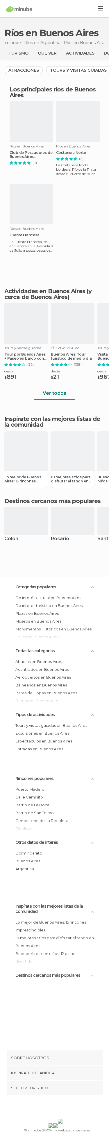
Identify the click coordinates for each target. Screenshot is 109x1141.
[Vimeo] (60, 1108)
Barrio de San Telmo (34, 812)
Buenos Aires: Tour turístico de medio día (71, 356)
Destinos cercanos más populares (52, 501)
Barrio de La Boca (32, 805)
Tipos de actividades (35, 714)
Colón (11, 538)
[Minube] (19, 9)
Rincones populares (34, 778)
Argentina (24, 868)
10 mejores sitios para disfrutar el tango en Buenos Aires (71, 479)
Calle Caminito (29, 797)
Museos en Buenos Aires (38, 621)
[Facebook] (45, 1108)
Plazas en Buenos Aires (37, 613)
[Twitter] (53, 1108)
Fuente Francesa (25, 235)
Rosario (60, 538)
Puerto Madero (29, 789)
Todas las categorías (35, 650)
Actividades (80, 53)
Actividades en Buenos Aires (44, 291)
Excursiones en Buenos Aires (42, 733)
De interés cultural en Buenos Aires (48, 597)
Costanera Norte (71, 153)
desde (8, 371)
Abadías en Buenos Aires (38, 661)
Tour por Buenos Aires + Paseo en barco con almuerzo (25, 356)
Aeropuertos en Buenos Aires (43, 677)
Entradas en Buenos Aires (39, 749)
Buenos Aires (27, 861)
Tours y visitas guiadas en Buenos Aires (51, 725)
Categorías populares (35, 587)
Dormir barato (28, 853)
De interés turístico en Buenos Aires (49, 605)
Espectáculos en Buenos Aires (43, 741)
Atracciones (23, 70)
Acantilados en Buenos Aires (42, 669)
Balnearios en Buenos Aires (41, 685)
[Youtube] (68, 1108)
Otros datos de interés (36, 842)
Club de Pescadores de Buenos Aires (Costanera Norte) (31, 155)
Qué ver (47, 53)
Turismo (18, 53)
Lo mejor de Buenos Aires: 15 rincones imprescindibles (22, 479)
